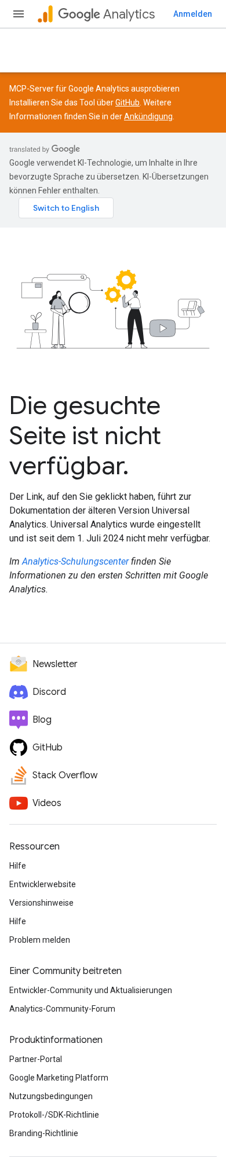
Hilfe (17, 865)
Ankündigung (148, 116)
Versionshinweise (41, 902)
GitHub (127, 102)
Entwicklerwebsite (42, 884)
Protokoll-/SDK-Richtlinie (54, 1114)
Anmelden (192, 14)
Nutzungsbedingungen (51, 1096)
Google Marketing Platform (58, 1077)
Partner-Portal (35, 1059)
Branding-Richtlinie (43, 1133)
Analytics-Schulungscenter (75, 561)
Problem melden (39, 939)
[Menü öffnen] (18, 14)
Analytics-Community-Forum (62, 1008)
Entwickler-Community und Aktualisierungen (90, 990)
